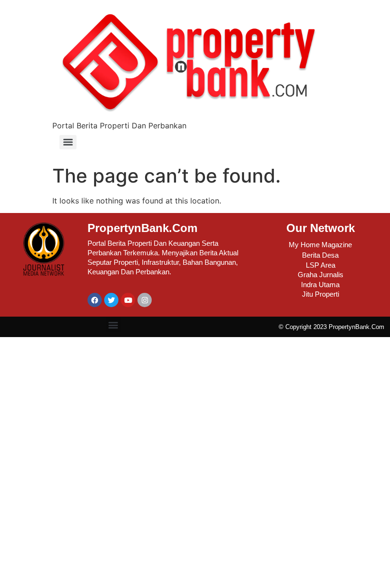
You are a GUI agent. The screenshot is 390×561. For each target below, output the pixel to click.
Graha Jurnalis (320, 275)
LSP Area (320, 265)
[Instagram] (144, 300)
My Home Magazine (320, 245)
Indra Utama (320, 284)
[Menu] (68, 142)
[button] (113, 324)
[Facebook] (95, 300)
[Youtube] (128, 300)
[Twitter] (111, 300)
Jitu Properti (320, 294)
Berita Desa (320, 255)
